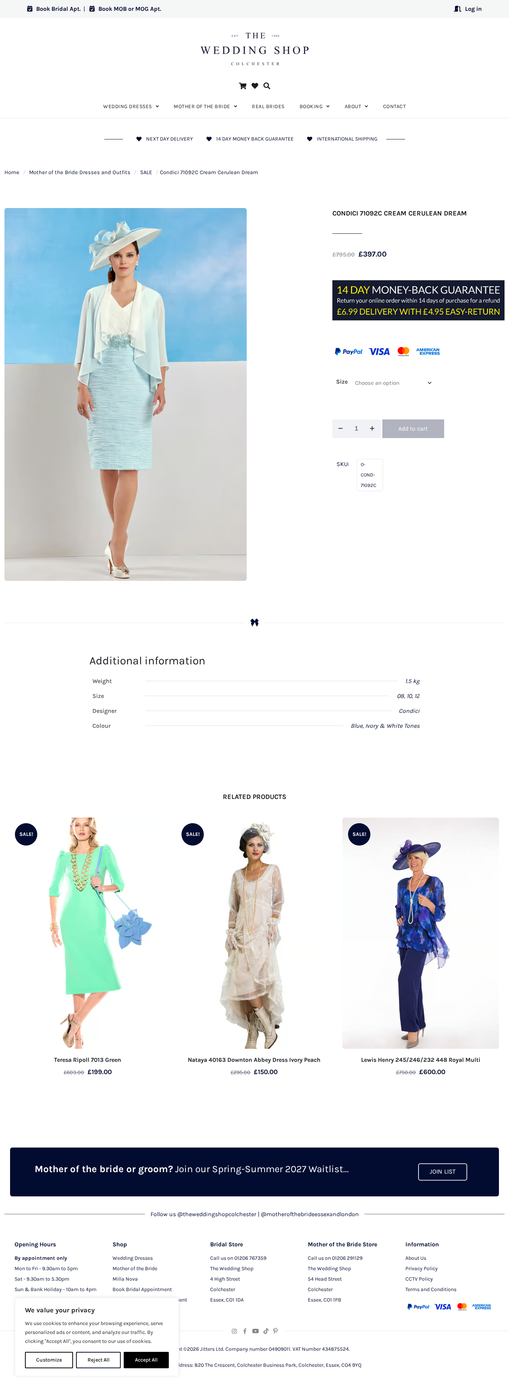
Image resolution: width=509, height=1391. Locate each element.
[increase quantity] (372, 428)
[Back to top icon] (473, 1376)
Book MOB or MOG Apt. (129, 8)
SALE (146, 172)
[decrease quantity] (340, 428)
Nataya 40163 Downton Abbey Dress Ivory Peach (254, 1059)
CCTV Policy (419, 1279)
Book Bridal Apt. (58, 8)
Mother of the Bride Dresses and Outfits (79, 172)
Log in (473, 8)
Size (342, 381)
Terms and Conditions (430, 1289)
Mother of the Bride (135, 1268)
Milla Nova (125, 1279)
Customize (49, 1360)
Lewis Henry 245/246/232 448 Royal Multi (420, 1059)
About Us (415, 1258)
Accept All (146, 1360)
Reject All (99, 1360)
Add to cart (413, 428)
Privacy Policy (421, 1268)
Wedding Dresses (133, 1258)
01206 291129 (347, 1258)
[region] (97, 1337)
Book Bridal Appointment (142, 1289)
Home (11, 172)
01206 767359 (250, 1258)
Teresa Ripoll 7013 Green (87, 1059)
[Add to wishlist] (155, 828)
